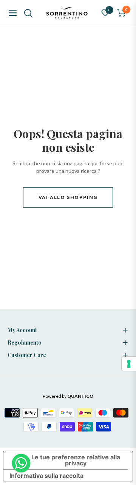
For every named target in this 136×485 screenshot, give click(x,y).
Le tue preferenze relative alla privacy (75, 460)
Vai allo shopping (68, 197)
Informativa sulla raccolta (46, 475)
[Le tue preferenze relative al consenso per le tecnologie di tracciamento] (129, 364)
